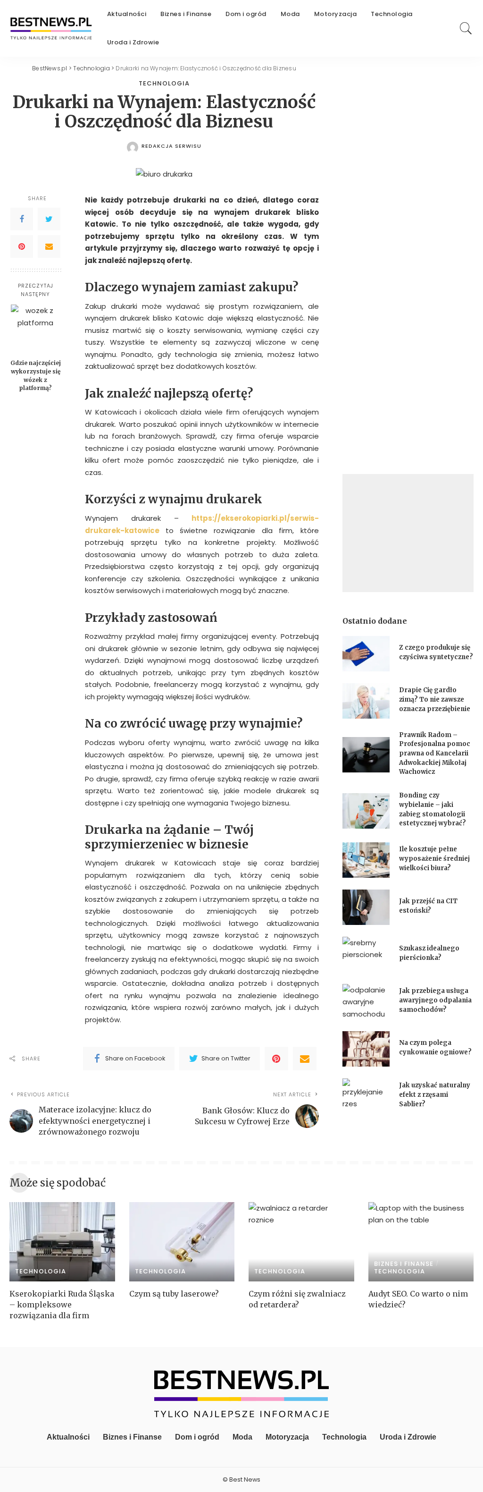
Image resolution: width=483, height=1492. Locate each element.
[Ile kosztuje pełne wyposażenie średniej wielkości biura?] (366, 860)
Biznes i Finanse (403, 1264)
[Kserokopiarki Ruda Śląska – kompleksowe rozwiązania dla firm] (62, 1241)
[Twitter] (49, 219)
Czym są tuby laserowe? (174, 1293)
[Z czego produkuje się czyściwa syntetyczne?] (366, 653)
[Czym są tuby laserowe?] (182, 1241)
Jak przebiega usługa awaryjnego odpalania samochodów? (435, 1000)
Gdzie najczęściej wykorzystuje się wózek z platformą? (35, 375)
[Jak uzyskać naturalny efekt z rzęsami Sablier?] (366, 1096)
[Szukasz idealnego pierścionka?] (366, 954)
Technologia (164, 83)
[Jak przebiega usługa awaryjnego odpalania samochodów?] (366, 1001)
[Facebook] (21, 219)
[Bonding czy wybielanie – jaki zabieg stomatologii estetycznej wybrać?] (366, 811)
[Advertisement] (408, 533)
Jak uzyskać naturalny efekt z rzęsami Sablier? (434, 1094)
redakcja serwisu (171, 146)
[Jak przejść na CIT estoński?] (366, 907)
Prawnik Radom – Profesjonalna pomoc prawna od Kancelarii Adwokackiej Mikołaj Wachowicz (434, 753)
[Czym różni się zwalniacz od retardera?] (301, 1241)
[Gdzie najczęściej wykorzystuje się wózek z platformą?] (35, 329)
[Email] (49, 246)
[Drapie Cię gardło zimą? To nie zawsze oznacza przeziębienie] (366, 701)
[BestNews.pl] (51, 28)
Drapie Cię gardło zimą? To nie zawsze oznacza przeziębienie (434, 699)
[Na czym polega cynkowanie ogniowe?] (366, 1049)
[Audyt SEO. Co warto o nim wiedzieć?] (421, 1241)
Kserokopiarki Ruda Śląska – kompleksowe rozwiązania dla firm (61, 1304)
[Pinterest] (21, 246)
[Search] (466, 28)
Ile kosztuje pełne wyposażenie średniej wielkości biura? (434, 858)
